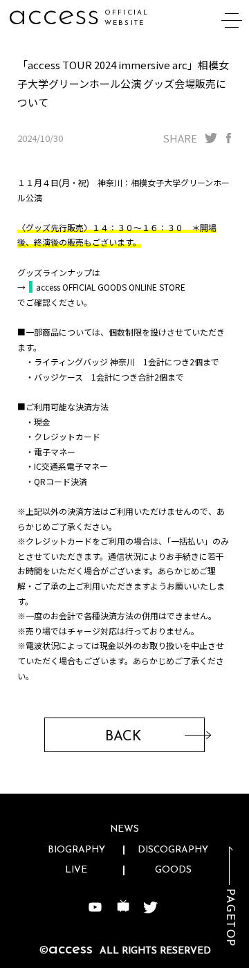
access (54, 15)
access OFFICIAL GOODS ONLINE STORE (110, 287)
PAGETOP (229, 917)
